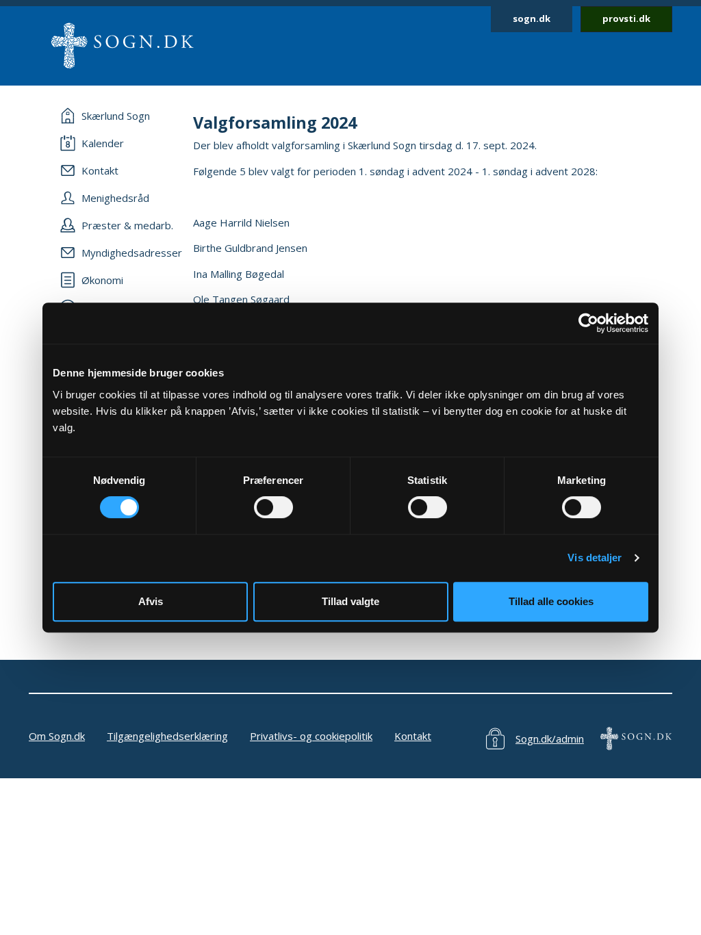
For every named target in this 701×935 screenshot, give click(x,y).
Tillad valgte (350, 601)
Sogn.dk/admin (549, 738)
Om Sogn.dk (57, 736)
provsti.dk (626, 18)
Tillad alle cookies (551, 601)
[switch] (273, 507)
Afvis (150, 601)
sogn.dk (531, 18)
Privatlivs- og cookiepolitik (311, 736)
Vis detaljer (595, 557)
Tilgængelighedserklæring (167, 736)
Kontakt (412, 736)
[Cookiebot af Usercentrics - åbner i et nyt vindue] (588, 323)
